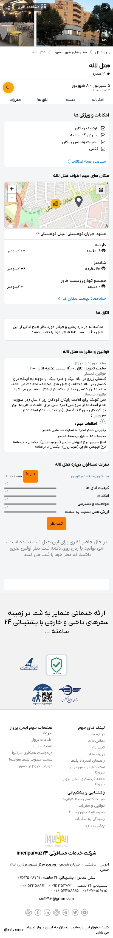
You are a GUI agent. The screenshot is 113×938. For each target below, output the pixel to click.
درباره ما (98, 734)
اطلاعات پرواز (42, 739)
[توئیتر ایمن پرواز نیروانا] (75, 912)
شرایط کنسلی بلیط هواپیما (83, 799)
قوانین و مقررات (92, 805)
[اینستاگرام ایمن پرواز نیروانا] (56, 912)
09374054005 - (94, 891)
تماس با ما (96, 741)
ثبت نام (98, 747)
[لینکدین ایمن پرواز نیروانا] (47, 912)
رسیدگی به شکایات (90, 819)
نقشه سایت (42, 746)
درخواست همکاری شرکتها (32, 753)
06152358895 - (66, 891)
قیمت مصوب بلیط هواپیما (30, 759)
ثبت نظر (56, 523)
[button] (55, 204)
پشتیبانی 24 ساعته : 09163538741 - (78, 885)
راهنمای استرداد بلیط (88, 760)
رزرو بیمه (97, 754)
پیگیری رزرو (95, 825)
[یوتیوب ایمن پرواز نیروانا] (84, 912)
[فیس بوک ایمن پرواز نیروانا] (38, 912)
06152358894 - (32, 885)
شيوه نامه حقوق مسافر (86, 812)
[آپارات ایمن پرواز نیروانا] (28, 912)
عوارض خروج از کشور (35, 766)
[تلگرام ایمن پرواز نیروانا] (66, 912)
